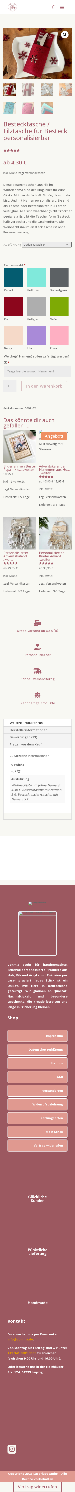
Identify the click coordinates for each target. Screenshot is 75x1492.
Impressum (54, 1036)
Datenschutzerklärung (46, 1049)
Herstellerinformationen (28, 730)
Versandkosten (35, 173)
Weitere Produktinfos (26, 723)
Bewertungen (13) (23, 737)
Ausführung (12, 244)
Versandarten (52, 1091)
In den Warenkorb (44, 386)
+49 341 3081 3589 (22, 1353)
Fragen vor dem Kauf (26, 744)
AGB (60, 1077)
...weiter (28, 469)
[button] (65, 34)
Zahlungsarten (52, 1118)
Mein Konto (54, 1132)
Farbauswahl (14, 265)
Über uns (56, 1063)
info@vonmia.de (20, 1339)
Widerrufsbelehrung (47, 1104)
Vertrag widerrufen (48, 1145)
